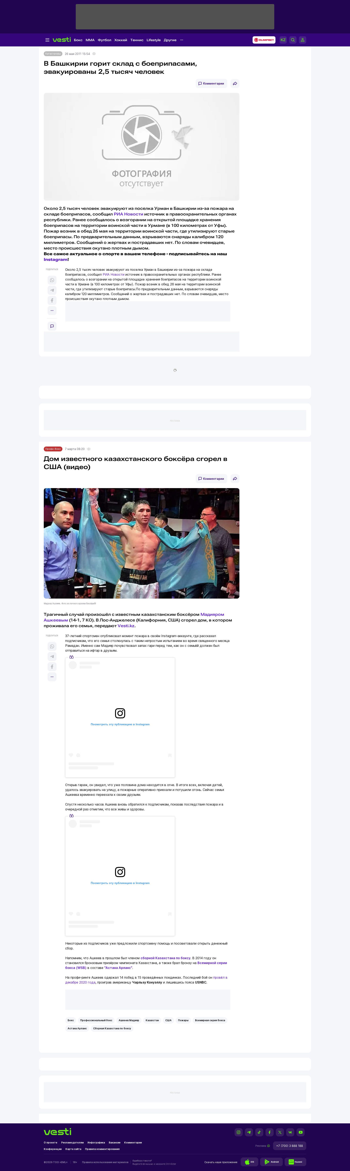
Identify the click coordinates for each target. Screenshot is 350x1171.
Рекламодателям (72, 1142)
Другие (170, 40)
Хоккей (120, 40)
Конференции (53, 1149)
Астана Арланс (77, 1028)
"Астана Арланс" (118, 968)
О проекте (50, 1142)
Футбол (104, 40)
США (168, 1020)
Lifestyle (154, 40)
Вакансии (114, 1142)
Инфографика (96, 1142)
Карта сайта (73, 1149)
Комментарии (213, 83)
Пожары (183, 1020)
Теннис (136, 40)
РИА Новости (128, 214)
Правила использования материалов (105, 1162)
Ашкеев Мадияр (129, 1020)
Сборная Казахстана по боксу (112, 1028)
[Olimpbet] (262, 40)
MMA (90, 40)
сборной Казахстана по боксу (165, 958)
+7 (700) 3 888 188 (289, 1145)
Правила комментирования (102, 1149)
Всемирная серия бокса (210, 1020)
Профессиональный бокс (96, 1020)
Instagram (55, 259)
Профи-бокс (53, 448)
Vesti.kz (126, 625)
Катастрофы (53, 53)
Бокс (78, 40)
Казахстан (152, 1020)
